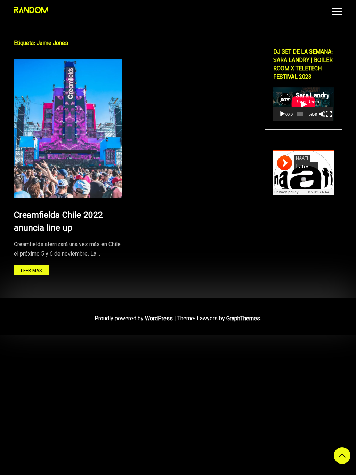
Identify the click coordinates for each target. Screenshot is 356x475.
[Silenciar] (322, 114)
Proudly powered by (134, 319)
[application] (303, 104)
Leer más (31, 270)
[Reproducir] (282, 114)
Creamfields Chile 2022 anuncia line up (58, 222)
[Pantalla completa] (328, 114)
